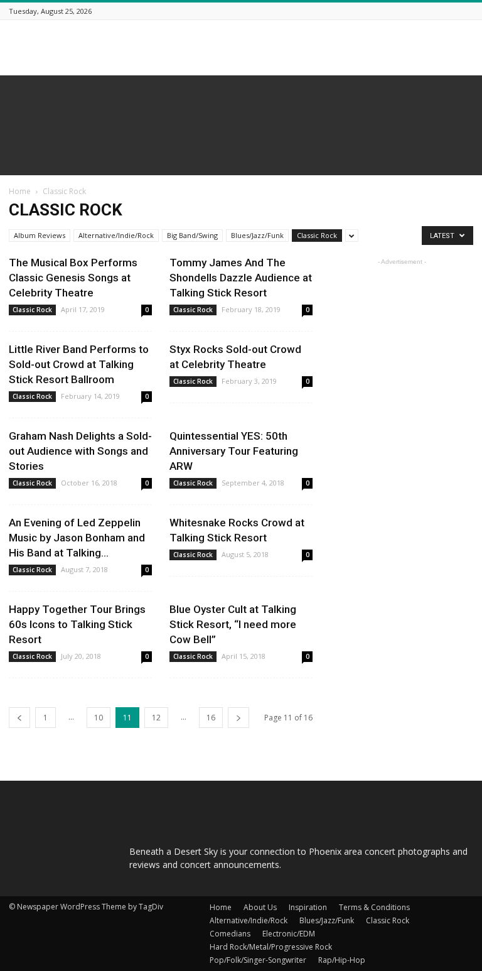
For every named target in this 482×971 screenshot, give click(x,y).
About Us (260, 907)
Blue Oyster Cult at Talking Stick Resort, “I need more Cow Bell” (232, 624)
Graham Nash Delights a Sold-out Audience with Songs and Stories (80, 451)
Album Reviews (39, 235)
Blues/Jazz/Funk (257, 235)
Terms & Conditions (374, 907)
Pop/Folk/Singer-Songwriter (258, 960)
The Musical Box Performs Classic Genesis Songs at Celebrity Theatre (73, 277)
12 (156, 717)
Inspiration (308, 907)
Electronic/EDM (288, 933)
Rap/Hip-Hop (341, 960)
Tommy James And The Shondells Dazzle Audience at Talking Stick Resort (240, 277)
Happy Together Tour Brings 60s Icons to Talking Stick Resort (77, 624)
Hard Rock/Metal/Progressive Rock (271, 946)
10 (98, 717)
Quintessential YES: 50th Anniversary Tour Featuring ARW (233, 451)
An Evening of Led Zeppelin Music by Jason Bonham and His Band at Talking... (77, 537)
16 (210, 717)
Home (20, 191)
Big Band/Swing (192, 235)
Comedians (230, 933)
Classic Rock (317, 235)
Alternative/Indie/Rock (116, 235)
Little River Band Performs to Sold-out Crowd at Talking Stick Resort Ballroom (79, 364)
